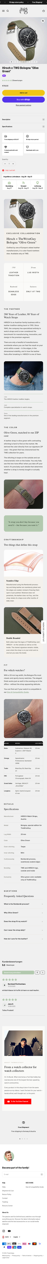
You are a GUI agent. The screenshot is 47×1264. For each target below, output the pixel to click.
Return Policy (6, 1194)
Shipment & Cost (8, 1191)
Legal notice (5, 1257)
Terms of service (26, 1255)
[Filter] (37, 972)
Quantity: (5, 159)
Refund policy (6, 1255)
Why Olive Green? (11, 913)
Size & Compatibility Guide (18, 692)
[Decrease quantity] (5, 164)
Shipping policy (38, 1255)
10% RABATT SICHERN (43, 632)
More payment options (23, 105)
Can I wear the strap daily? (14, 930)
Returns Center (7, 1206)
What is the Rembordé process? (16, 904)
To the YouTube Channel (19, 1101)
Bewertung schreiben (12, 972)
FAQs (4, 1187)
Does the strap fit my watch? (15, 921)
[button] (7, 80)
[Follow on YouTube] (9, 1231)
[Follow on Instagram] (3, 1231)
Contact (5, 1198)
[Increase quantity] (13, 164)
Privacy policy (16, 1255)
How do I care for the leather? (16, 939)
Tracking (5, 1202)
